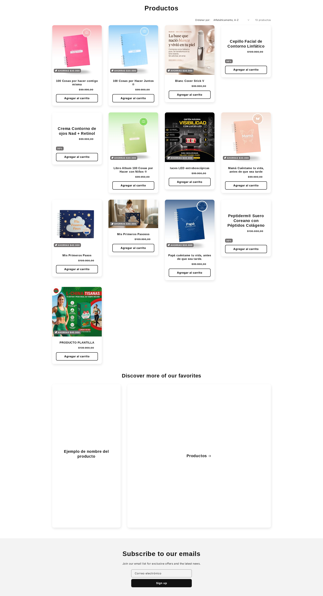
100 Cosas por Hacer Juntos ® (133, 82)
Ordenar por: (202, 19)
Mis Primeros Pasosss (133, 234)
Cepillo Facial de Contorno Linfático (245, 43)
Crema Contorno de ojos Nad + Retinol (77, 131)
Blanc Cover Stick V (189, 81)
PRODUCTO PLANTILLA (77, 342)
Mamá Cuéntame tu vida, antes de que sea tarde (246, 170)
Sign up (161, 583)
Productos (197, 456)
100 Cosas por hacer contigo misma (77, 82)
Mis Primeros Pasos (77, 255)
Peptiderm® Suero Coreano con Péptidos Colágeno (246, 221)
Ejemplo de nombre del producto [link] (86, 454)
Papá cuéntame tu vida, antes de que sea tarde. (189, 257)
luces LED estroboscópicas (190, 168)
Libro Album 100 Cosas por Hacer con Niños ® (133, 170)
